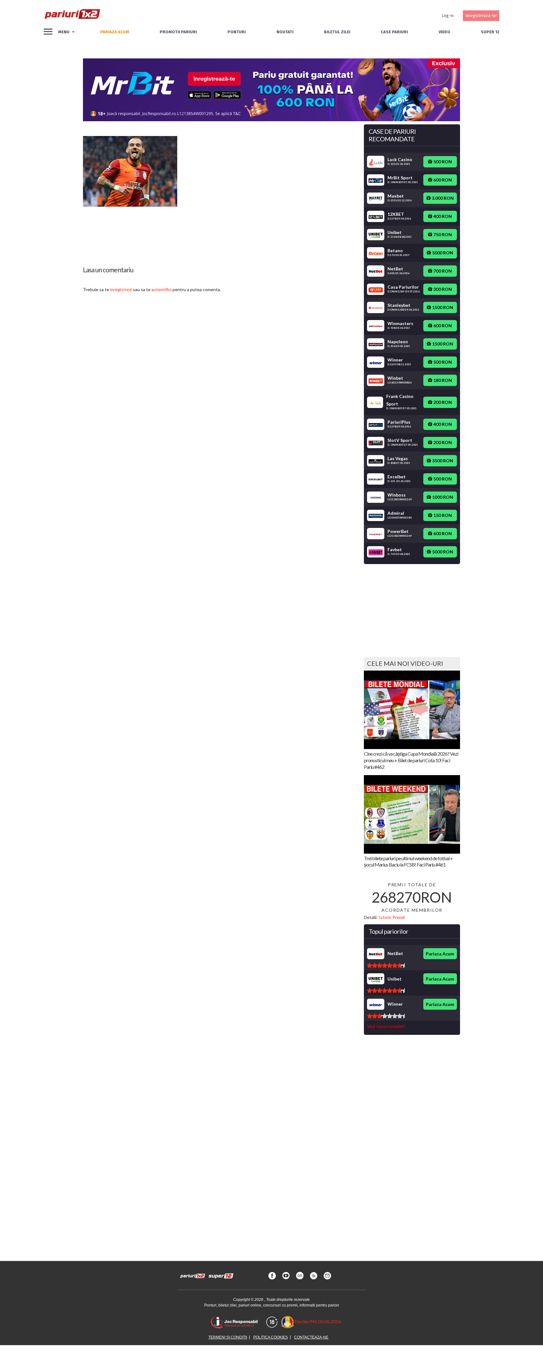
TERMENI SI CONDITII (227, 1337)
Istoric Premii (392, 917)
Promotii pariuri (178, 32)
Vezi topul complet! (386, 1026)
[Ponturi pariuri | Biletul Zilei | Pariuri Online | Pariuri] (72, 16)
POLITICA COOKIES (270, 1337)
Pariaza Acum (440, 953)
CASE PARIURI (394, 32)
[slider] (386, 965)
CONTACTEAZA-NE (311, 1337)
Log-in (448, 15)
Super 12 (490, 32)
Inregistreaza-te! (481, 15)
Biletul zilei (337, 32)
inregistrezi (121, 289)
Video (444, 32)
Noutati (285, 32)
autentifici (161, 289)
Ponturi (237, 32)
